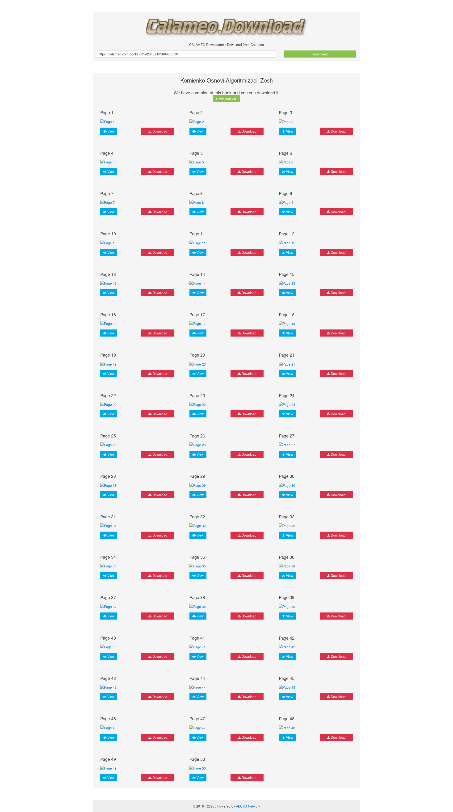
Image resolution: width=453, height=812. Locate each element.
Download (320, 54)
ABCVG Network (248, 806)
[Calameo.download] (226, 26)
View (110, 131)
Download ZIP (226, 98)
